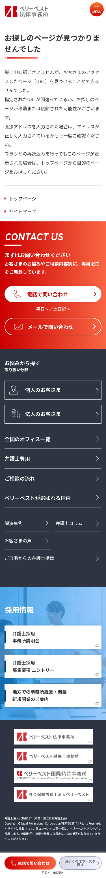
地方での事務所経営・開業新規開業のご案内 (39, 695)
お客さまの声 (18, 540)
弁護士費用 (17, 458)
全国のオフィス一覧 (27, 439)
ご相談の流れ (20, 478)
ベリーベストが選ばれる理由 (38, 497)
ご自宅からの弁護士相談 (29, 558)
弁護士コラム (69, 523)
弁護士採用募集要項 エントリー (33, 666)
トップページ (22, 198)
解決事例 (14, 523)
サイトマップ (22, 211)
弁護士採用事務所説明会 (26, 637)
